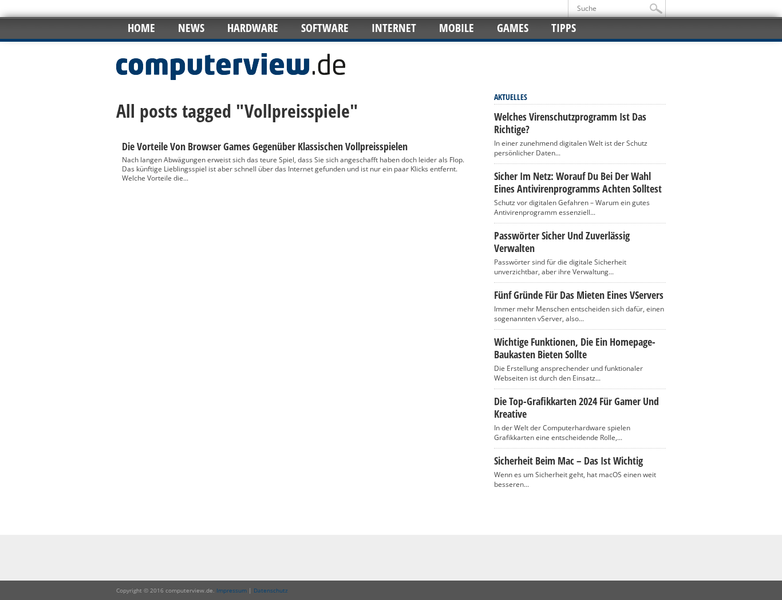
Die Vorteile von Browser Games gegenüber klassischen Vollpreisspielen (265, 146)
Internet (394, 27)
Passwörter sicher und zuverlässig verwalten (562, 241)
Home (141, 27)
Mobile (456, 27)
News (191, 27)
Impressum (231, 590)
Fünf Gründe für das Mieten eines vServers (578, 295)
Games (512, 27)
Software (325, 27)
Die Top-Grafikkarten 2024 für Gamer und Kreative (576, 407)
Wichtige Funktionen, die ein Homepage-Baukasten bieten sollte (574, 348)
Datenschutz (271, 590)
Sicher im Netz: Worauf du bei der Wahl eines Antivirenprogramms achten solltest (578, 182)
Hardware (252, 27)
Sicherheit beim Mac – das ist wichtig (568, 460)
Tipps (563, 27)
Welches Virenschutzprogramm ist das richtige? (570, 122)
